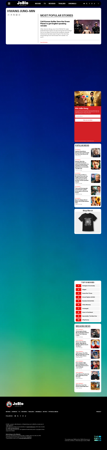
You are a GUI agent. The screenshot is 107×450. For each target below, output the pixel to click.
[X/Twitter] (17, 416)
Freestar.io (29, 437)
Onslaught (85, 308)
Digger (84, 289)
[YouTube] (15, 416)
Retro (45, 411)
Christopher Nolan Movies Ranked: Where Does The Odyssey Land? (82, 333)
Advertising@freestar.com (25, 438)
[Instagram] (91, 3)
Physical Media (53, 411)
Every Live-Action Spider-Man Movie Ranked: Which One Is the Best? (82, 344)
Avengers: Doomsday (88, 285)
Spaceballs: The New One (89, 316)
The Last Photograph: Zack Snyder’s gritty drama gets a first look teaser (81, 190)
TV (19, 411)
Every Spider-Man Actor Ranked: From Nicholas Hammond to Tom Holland (82, 365)
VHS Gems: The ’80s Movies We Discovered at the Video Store (82, 354)
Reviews (24, 411)
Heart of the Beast (87, 312)
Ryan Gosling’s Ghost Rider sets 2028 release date (82, 201)
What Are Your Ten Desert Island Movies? (82, 385)
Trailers (31, 411)
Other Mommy (86, 304)
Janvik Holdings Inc (30, 426)
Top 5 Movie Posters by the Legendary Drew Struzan (82, 375)
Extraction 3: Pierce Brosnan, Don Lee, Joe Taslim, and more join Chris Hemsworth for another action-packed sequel (81, 178)
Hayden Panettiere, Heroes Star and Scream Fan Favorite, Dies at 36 (82, 153)
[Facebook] (20, 416)
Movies (8, 411)
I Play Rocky (85, 320)
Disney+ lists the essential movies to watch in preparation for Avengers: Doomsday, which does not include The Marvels (82, 165)
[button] (9, 4)
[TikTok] (94, 3)
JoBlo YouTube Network (13, 428)
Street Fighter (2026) (88, 297)
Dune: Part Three (87, 293)
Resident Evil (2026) (88, 301)
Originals (38, 411)
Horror (14, 411)
